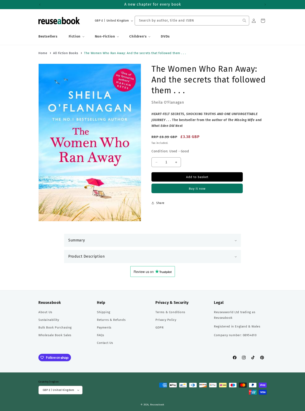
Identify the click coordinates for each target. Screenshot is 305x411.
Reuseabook (157, 404)
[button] (76, 36)
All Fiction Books (65, 53)
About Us (45, 312)
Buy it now (197, 188)
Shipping (103, 312)
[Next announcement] (265, 4)
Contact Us (105, 343)
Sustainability (48, 320)
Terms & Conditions (170, 312)
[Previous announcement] (39, 4)
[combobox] (192, 20)
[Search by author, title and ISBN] (244, 20)
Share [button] (160, 203)
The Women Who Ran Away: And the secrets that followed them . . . (135, 53)
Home (42, 53)
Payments (104, 327)
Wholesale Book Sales (54, 335)
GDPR (159, 327)
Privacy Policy (165, 320)
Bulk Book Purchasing (55, 327)
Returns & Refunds (111, 320)
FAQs (100, 335)
